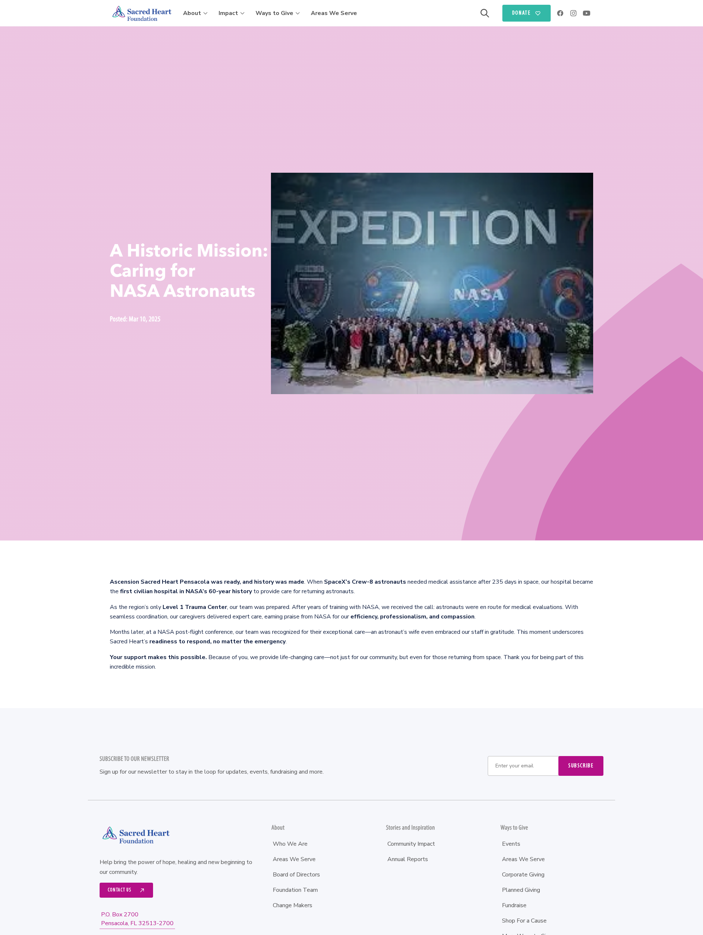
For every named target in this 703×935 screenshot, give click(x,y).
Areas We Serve (334, 13)
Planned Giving (521, 890)
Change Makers (292, 905)
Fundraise (514, 905)
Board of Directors (296, 875)
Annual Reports (407, 859)
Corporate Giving (523, 875)
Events (511, 844)
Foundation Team (295, 890)
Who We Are (290, 844)
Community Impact (411, 844)
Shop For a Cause (524, 921)
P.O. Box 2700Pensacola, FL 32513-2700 (137, 918)
